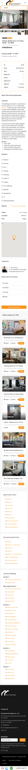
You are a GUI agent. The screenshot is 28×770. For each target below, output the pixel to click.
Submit (22, 740)
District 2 (9, 502)
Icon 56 (9, 663)
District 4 (9, 512)
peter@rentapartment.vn (17, 271)
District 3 (9, 508)
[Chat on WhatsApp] (11, 768)
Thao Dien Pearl (11, 620)
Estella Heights (11, 617)
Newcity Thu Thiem (12, 629)
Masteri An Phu (11, 610)
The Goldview (11, 651)
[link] (14, 327)
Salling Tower (11, 583)
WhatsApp (23, 269)
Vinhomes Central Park (14, 589)
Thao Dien (10, 505)
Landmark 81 (10, 592)
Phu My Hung (11, 518)
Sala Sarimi (10, 632)
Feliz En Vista (11, 638)
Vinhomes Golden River (14, 579)
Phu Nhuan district (12, 527)
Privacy (4, 760)
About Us (3, 730)
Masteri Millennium (12, 654)
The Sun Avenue (11, 626)
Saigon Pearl (10, 601)
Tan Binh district (12, 524)
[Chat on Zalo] (6, 768)
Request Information (14, 307)
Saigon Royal (10, 657)
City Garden (10, 598)
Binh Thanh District (12, 521)
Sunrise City (10, 672)
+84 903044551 (14, 269)
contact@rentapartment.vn (10, 727)
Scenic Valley (11, 675)
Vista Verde (10, 641)
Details (21, 343)
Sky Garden (10, 669)
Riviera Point (10, 678)
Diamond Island (11, 635)
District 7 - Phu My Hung (14, 554)
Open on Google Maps (19, 206)
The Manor (10, 595)
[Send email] (2, 768)
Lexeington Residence (13, 623)
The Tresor (10, 660)
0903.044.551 (22, 768)
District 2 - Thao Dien (13, 545)
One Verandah (11, 644)
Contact (4, 763)
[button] (14, 237)
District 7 (9, 515)
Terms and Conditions (15, 760)
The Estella (10, 613)
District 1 (4, 108)
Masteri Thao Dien (12, 607)
